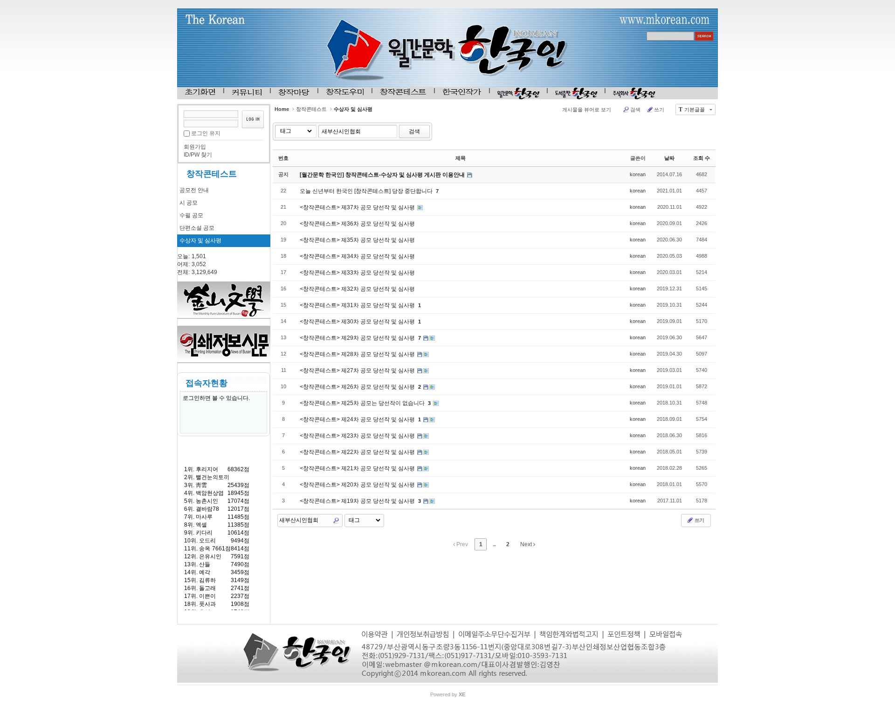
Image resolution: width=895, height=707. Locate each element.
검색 (635, 109)
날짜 (669, 158)
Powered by (447, 694)
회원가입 (195, 147)
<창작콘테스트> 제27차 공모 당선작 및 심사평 (358, 370)
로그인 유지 (205, 133)
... (494, 544)
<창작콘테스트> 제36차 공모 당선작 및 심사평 (357, 223)
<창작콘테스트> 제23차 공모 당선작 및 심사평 (358, 435)
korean (638, 174)
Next (526, 544)
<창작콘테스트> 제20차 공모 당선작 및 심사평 (358, 484)
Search (336, 520)
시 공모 (188, 202)
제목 (460, 158)
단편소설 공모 (196, 228)
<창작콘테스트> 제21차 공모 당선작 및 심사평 (358, 468)
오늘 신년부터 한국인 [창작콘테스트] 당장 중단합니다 (367, 191)
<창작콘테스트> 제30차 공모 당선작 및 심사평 (358, 321)
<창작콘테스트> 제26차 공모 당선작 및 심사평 (358, 387)
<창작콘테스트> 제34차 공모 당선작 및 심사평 (357, 256)
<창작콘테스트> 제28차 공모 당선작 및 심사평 (358, 354)
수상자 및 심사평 (200, 240)
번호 (283, 158)
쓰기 (659, 109)
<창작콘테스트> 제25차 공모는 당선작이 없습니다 (363, 403)
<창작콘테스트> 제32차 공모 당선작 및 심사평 (357, 289)
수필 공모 (191, 215)
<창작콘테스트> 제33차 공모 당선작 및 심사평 (357, 272)
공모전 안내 (194, 190)
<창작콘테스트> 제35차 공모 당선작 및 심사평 (357, 240)
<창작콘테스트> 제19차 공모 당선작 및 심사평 (358, 501)
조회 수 (701, 158)
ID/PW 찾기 (198, 154)
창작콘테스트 (211, 173)
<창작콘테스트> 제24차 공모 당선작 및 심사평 (358, 419)
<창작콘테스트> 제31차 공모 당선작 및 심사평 (358, 305)
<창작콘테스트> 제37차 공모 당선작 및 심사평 (358, 207)
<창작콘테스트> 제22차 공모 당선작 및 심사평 (358, 452)
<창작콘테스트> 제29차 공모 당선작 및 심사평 (358, 338)
